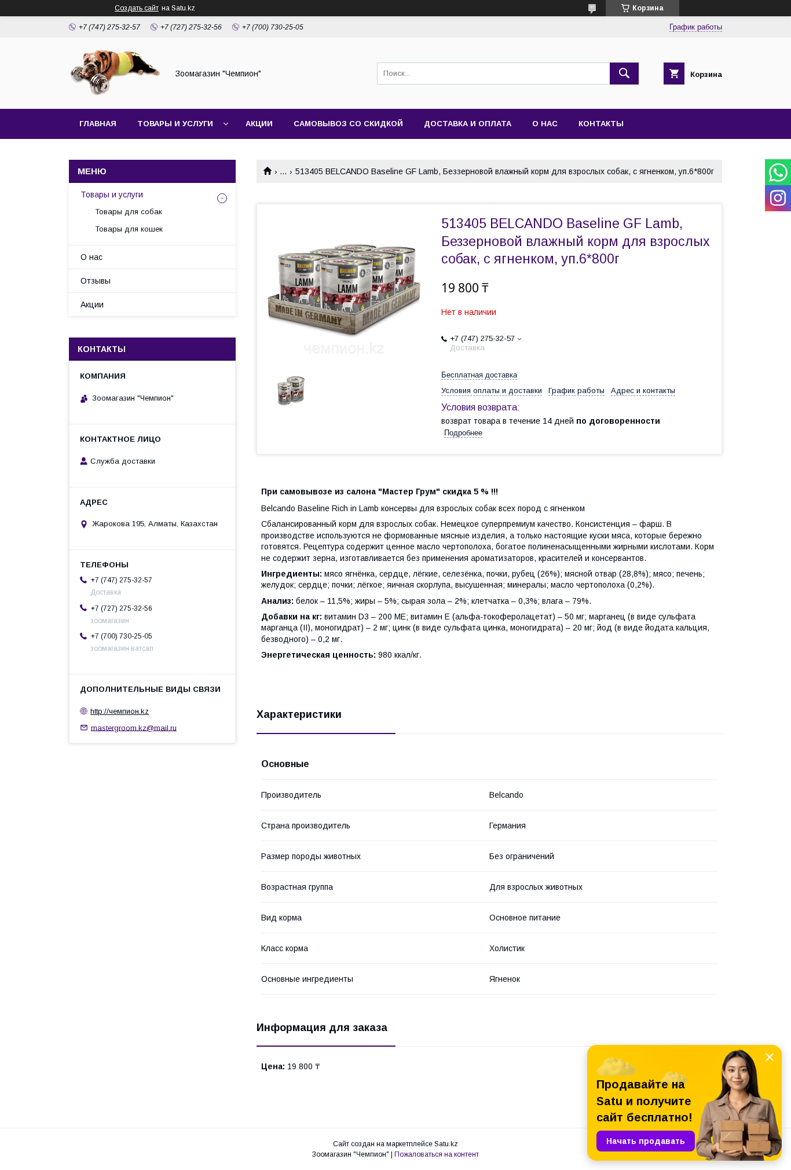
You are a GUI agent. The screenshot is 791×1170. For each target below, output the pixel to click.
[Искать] (624, 74)
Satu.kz (446, 1144)
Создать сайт (137, 8)
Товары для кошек (129, 229)
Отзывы (95, 280)
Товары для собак (128, 211)
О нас (545, 123)
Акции (259, 123)
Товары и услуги (175, 123)
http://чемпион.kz (119, 711)
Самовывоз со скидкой (348, 123)
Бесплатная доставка (479, 375)
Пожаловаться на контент (436, 1154)
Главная (97, 123)
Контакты (601, 123)
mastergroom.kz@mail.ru (134, 727)
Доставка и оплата (467, 123)
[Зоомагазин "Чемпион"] (115, 93)
